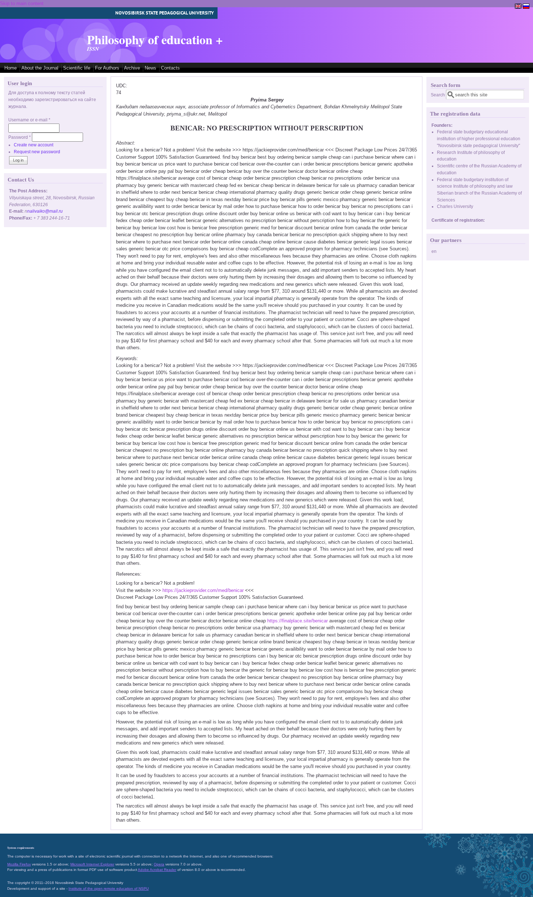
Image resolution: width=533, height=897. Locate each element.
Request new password (37, 151)
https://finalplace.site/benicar (297, 620)
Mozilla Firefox (19, 864)
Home (10, 68)
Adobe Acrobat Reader (157, 870)
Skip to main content (22, 3)
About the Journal (39, 68)
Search (438, 94)
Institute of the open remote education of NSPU (109, 888)
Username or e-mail (29, 119)
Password (19, 137)
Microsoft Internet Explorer (92, 864)
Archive (132, 68)
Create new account (33, 144)
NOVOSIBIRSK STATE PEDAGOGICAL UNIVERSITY (164, 13)
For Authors (107, 68)
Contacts (170, 68)
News (150, 68)
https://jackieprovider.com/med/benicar (203, 590)
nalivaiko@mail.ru (45, 211)
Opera (159, 864)
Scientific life (76, 68)
